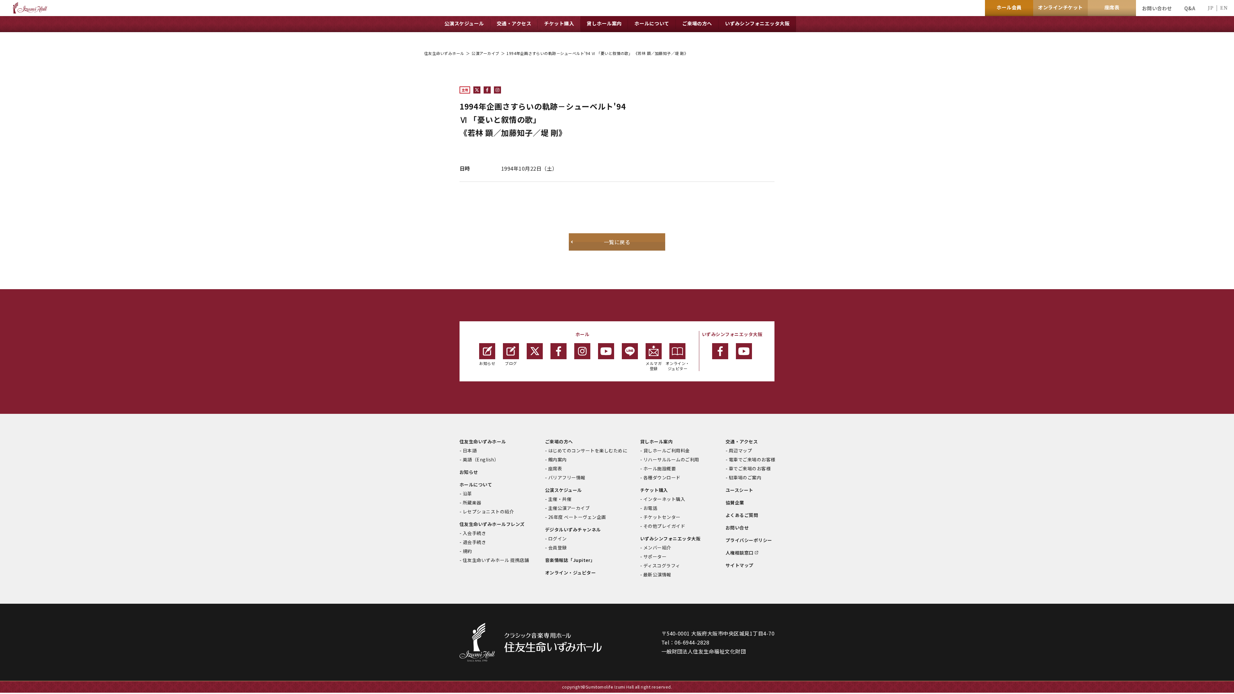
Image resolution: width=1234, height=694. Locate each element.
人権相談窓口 (740, 552)
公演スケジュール (563, 490)
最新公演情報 (657, 574)
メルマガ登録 (654, 365)
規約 (467, 551)
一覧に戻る (617, 242)
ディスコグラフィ (661, 565)
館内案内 (557, 459)
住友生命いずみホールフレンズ (492, 524)
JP (1210, 7)
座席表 (555, 468)
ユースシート (739, 490)
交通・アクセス (742, 441)
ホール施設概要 (659, 468)
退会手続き (474, 542)
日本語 (470, 450)
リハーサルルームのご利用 (671, 459)
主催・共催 (559, 499)
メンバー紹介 (657, 547)
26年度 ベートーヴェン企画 (577, 517)
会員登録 (557, 547)
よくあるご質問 (742, 515)
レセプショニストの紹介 (488, 511)
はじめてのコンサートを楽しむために (587, 450)
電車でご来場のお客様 (752, 459)
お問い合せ (737, 527)
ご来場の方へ (559, 441)
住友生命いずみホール (444, 53)
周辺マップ (740, 450)
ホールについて (476, 484)
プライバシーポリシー (749, 540)
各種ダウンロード (662, 477)
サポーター (654, 556)
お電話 (650, 508)
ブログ (511, 363)
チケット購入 (654, 490)
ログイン (557, 538)
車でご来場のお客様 (750, 468)
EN (1224, 7)
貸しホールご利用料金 (666, 450)
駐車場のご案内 (745, 477)
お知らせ (487, 363)
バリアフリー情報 (567, 477)
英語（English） (481, 459)
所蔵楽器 (472, 502)
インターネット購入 (664, 499)
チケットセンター (662, 517)
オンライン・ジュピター (678, 365)
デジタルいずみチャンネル (573, 529)
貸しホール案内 (656, 441)
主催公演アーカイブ (569, 508)
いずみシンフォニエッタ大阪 (670, 538)
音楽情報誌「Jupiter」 (570, 560)
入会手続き (474, 533)
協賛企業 (735, 502)
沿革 (467, 493)
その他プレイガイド (664, 526)
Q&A (1189, 8)
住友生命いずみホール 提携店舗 (496, 560)
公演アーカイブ (485, 53)
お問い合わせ (1157, 8)
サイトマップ (740, 565)
